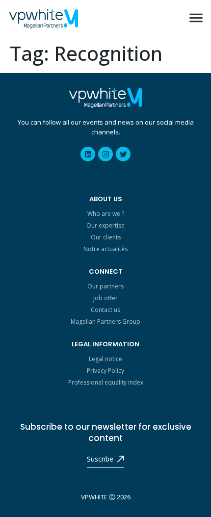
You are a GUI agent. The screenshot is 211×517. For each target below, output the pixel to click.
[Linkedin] (87, 154)
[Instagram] (105, 154)
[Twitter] (123, 154)
